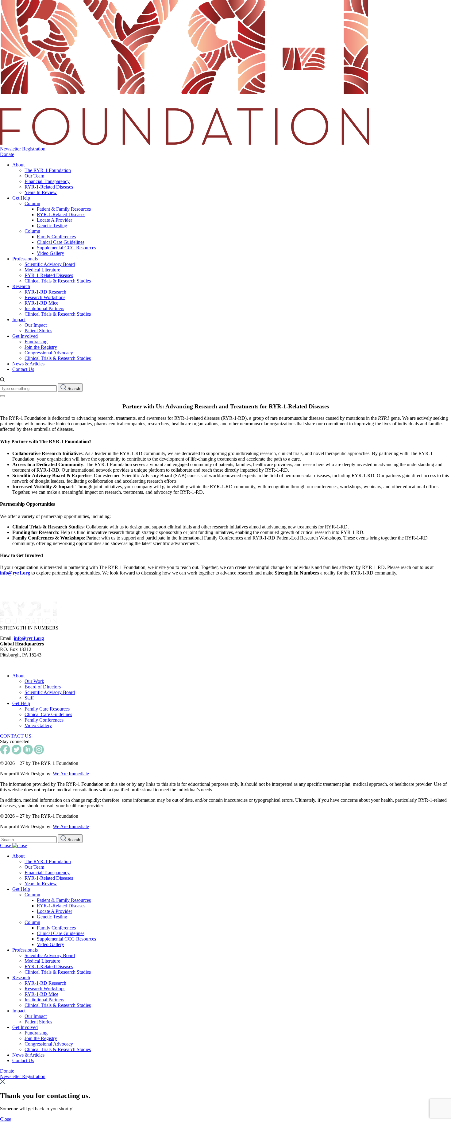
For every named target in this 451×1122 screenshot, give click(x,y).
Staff (29, 697)
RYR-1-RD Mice (41, 303)
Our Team (34, 175)
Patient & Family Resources (64, 209)
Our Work (34, 681)
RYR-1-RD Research (45, 291)
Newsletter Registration (22, 148)
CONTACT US (15, 735)
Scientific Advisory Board (50, 264)
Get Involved (25, 336)
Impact (18, 319)
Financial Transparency (47, 181)
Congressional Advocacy (49, 352)
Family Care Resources (47, 708)
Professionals (25, 258)
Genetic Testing (52, 225)
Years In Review (41, 192)
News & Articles (28, 363)
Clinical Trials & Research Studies (58, 280)
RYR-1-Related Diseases (49, 186)
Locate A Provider (54, 220)
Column (32, 203)
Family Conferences (56, 236)
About (18, 164)
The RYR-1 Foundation (48, 170)
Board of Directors (43, 686)
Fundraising (36, 341)
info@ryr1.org (15, 572)
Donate (7, 154)
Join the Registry (41, 347)
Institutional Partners (44, 308)
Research (21, 286)
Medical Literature (42, 269)
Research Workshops (45, 297)
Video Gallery (50, 253)
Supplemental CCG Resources (66, 247)
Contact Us (23, 369)
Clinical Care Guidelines (60, 242)
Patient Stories (38, 330)
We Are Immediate (71, 773)
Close (6, 845)
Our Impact (36, 325)
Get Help (21, 198)
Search (73, 388)
